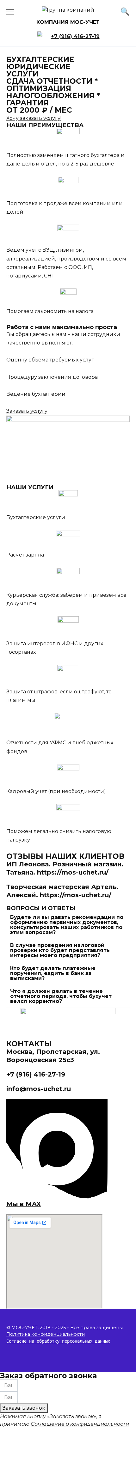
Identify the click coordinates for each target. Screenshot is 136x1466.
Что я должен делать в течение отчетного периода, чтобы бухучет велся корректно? (61, 996)
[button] (68, 925)
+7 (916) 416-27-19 (75, 36)
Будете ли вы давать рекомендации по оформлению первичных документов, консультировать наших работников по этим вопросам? (66, 924)
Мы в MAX (23, 1204)
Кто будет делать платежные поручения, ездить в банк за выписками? (53, 973)
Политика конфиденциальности (45, 1334)
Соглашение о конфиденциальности (80, 1424)
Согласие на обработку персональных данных (58, 1341)
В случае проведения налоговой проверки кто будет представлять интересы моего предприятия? (60, 950)
